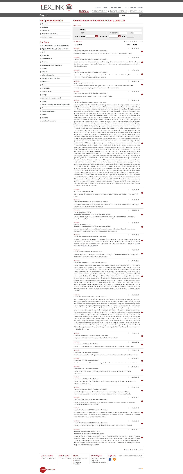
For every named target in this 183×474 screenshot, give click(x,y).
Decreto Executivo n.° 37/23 (82, 252)
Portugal (136, 11)
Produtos (97, 7)
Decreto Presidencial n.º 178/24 (83, 93)
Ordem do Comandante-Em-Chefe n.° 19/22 (87, 431)
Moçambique (118, 11)
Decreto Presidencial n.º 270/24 (83, 50)
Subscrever (95, 460)
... (138, 41)
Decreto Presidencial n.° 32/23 (83, 263)
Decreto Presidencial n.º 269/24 (83, 59)
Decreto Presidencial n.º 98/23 (83, 237)
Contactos (78, 462)
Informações (96, 455)
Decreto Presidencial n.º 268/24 (83, 72)
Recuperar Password (136, 7)
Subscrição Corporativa (99, 462)
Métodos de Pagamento (99, 458)
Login (125, 7)
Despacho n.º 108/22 (80, 368)
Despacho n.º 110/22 (80, 352)
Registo (105, 7)
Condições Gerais (65, 458)
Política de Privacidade (49, 458)
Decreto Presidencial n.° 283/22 (83, 410)
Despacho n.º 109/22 (80, 360)
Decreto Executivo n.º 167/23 (82, 224)
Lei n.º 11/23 (77, 191)
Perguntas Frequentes (81, 458)
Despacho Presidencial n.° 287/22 (84, 335)
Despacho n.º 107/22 (80, 379)
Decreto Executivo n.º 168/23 (82, 212)
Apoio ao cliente (116, 7)
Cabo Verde (99, 11)
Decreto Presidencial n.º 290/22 (83, 389)
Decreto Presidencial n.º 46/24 (83, 102)
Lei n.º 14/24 (77, 83)
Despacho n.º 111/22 (80, 344)
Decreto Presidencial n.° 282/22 (83, 423)
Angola (84, 11)
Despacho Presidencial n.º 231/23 (84, 202)
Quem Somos (47, 455)
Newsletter (78, 460)
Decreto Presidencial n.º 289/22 (83, 399)
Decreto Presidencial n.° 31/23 (83, 297)
